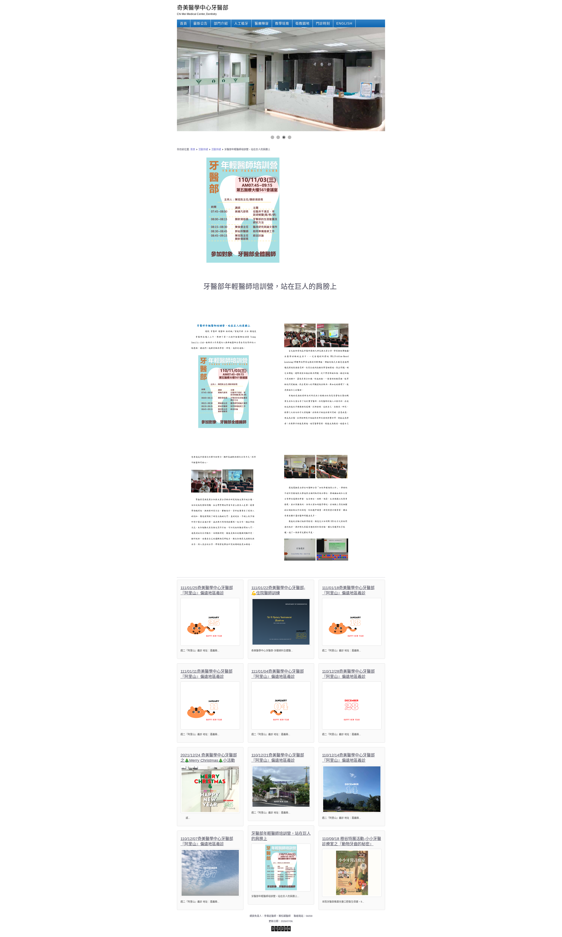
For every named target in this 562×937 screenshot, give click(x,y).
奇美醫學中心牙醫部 (202, 7)
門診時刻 (323, 23)
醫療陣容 (262, 23)
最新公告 (200, 23)
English (344, 23)
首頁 (183, 23)
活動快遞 (203, 149)
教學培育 (282, 23)
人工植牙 (241, 23)
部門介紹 (221, 23)
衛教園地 (302, 23)
